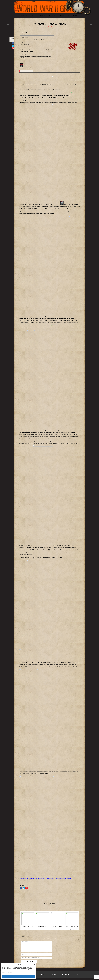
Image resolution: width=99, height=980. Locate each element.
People (24, 16)
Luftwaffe (29, 71)
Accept (18, 976)
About (42, 16)
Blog (33, 16)
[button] (34, 964)
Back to (12, 39)
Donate (52, 16)
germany (23, 71)
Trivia (75, 16)
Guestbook (64, 16)
